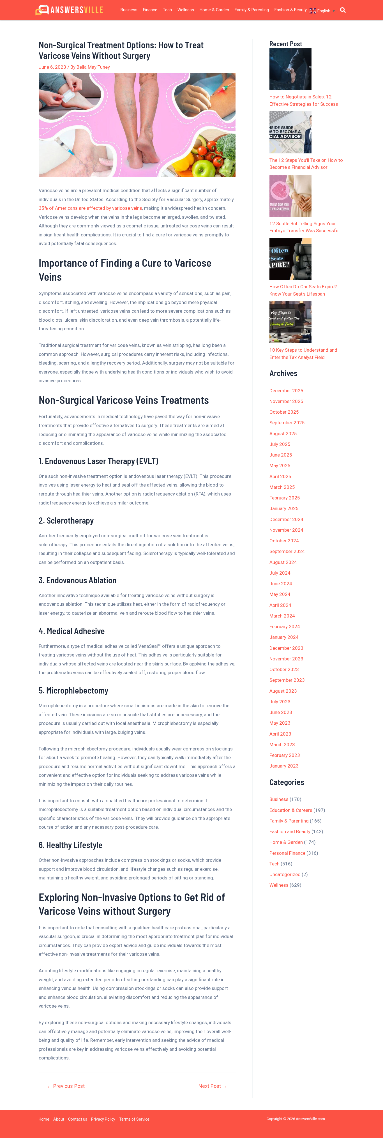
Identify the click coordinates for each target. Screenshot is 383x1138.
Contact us (77, 1119)
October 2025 (284, 412)
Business (129, 9)
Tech (167, 9)
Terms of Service (134, 1119)
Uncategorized (285, 874)
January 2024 (284, 637)
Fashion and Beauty (289, 831)
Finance (150, 9)
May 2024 (279, 594)
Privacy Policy (103, 1119)
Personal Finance (287, 853)
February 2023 (284, 755)
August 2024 (283, 562)
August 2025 (283, 433)
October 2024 (284, 540)
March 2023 (282, 744)
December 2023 (286, 648)
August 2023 (283, 691)
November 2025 (286, 401)
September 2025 (287, 422)
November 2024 (286, 530)
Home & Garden (214, 9)
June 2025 (280, 455)
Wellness (185, 9)
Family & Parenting (252, 9)
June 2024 (280, 583)
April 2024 (280, 605)
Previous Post (66, 1086)
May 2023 (279, 723)
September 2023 (287, 680)
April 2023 (280, 734)
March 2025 (282, 487)
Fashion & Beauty (290, 9)
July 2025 (279, 444)
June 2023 (280, 712)
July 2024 (279, 573)
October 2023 (284, 669)
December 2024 (286, 519)
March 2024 (282, 616)
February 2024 (284, 626)
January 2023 (284, 766)
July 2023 (279, 701)
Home (44, 1119)
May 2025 (279, 465)
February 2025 (284, 498)
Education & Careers (290, 810)
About (58, 1119)
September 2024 (287, 551)
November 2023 (286, 659)
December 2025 (286, 390)
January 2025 (284, 508)
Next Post (213, 1086)
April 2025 (280, 476)
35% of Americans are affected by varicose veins (90, 208)
